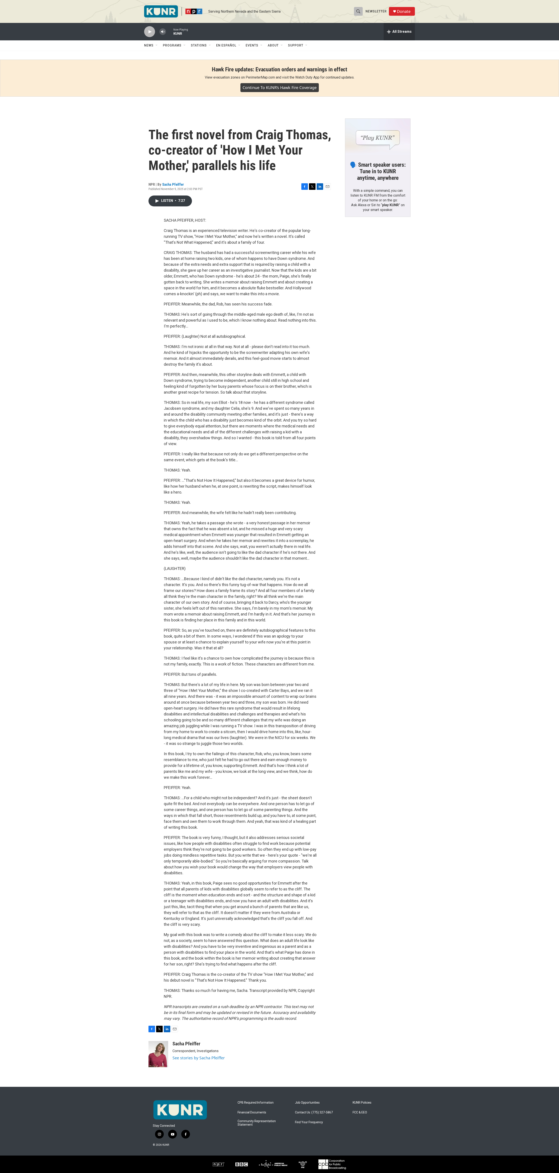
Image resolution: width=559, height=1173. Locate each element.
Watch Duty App (307, 77)
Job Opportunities (307, 1102)
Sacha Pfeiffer (173, 184)
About (273, 45)
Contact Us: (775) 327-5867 (314, 1112)
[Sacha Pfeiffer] (158, 1054)
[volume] (162, 32)
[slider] (169, 31)
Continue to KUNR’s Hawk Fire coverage (280, 87)
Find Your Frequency (309, 1122)
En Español (226, 45)
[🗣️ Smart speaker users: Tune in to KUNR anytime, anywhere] (377, 137)
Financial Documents (252, 1112)
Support (295, 45)
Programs (172, 45)
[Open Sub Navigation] (157, 45)
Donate (404, 11)
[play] (149, 31)
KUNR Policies (362, 1102)
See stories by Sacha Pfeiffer (199, 1057)
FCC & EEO (360, 1112)
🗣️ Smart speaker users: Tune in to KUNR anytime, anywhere (378, 171)
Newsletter (376, 11)
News (149, 45)
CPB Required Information (256, 1102)
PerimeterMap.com (260, 77)
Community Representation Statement (257, 1123)
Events (252, 45)
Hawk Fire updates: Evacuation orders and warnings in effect (279, 69)
